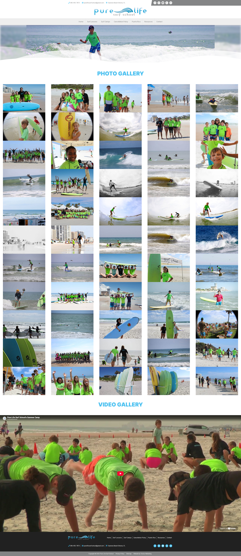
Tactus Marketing (146, 554)
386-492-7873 (75, 3)
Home (81, 22)
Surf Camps (105, 22)
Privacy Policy (120, 554)
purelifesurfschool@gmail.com (94, 3)
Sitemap (128, 554)
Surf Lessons (92, 22)
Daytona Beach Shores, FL (116, 3)
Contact (159, 22)
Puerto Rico (136, 22)
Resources (148, 22)
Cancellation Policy (121, 22)
